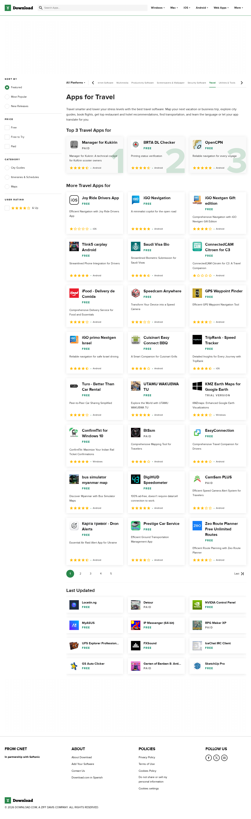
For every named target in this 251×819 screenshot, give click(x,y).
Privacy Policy (147, 757)
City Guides (18, 167)
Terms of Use (147, 764)
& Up (35, 208)
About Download (82, 757)
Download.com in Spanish (87, 777)
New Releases (19, 106)
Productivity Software (142, 82)
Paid (13, 146)
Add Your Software (83, 764)
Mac (173, 7)
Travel (212, 82)
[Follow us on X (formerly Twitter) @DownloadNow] (216, 758)
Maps (14, 186)
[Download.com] (19, 8)
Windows (157, 7)
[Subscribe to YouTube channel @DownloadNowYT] (224, 758)
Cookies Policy (147, 771)
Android (201, 7)
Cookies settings (149, 788)
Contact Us (78, 771)
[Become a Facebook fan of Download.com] (209, 758)
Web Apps (220, 7)
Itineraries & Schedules (25, 177)
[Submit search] (41, 8)
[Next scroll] (241, 82)
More (237, 7)
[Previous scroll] (93, 82)
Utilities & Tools (227, 82)
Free (14, 127)
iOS (186, 7)
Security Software (197, 82)
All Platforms (74, 82)
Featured (16, 87)
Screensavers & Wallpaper (171, 82)
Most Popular (19, 96)
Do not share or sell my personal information (153, 779)
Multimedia (122, 82)
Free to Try (17, 137)
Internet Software (104, 82)
